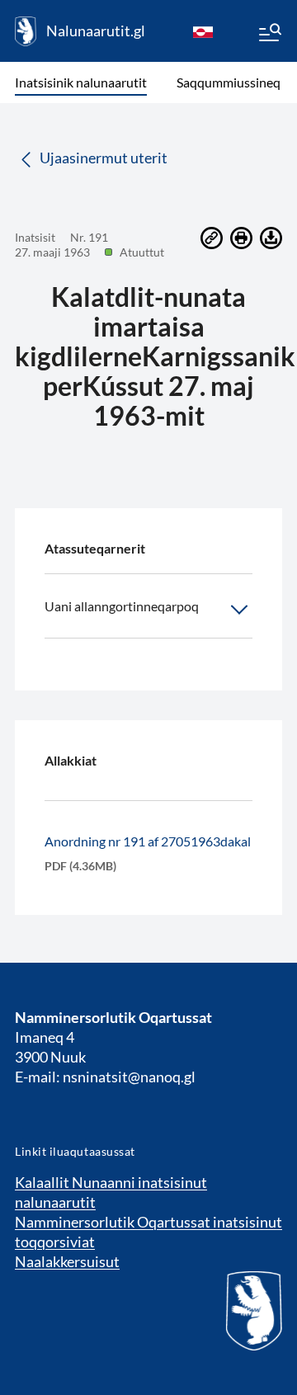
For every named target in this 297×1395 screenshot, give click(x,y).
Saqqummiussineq (228, 82)
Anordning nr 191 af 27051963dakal (148, 841)
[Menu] (269, 34)
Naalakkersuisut (67, 1261)
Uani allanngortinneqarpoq (122, 606)
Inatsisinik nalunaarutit (81, 82)
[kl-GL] (203, 31)
